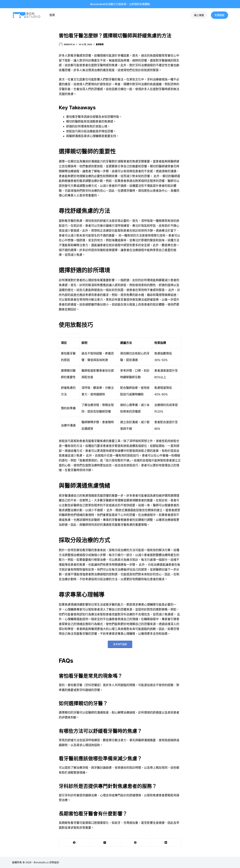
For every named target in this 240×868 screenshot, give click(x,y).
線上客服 (199, 15)
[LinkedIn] (166, 842)
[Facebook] (74, 842)
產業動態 (100, 44)
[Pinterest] (135, 842)
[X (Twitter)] (104, 842)
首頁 (52, 15)
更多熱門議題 (120, 644)
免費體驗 (219, 15)
